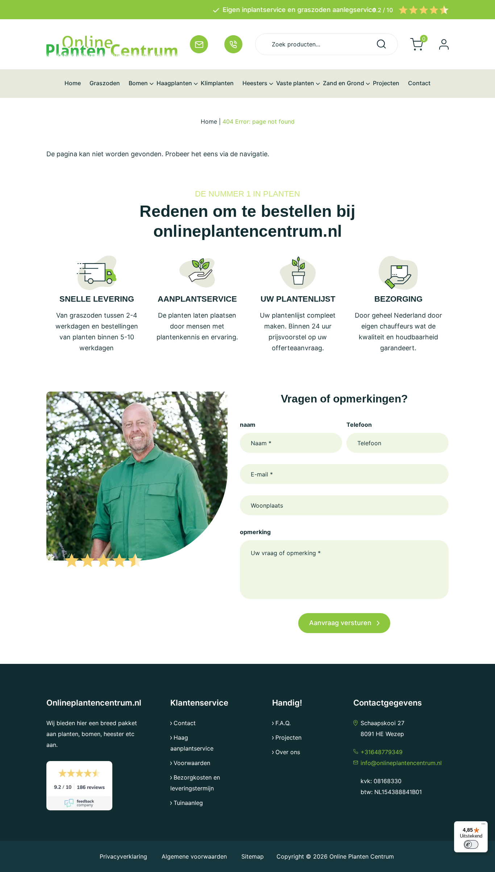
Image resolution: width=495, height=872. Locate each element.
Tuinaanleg (188, 802)
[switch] (471, 844)
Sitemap (252, 856)
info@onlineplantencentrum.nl (401, 762)
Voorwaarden (192, 762)
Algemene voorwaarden (194, 856)
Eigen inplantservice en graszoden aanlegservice (252, 9)
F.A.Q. (283, 723)
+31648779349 (382, 752)
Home (209, 121)
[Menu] (483, 825)
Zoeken (381, 44)
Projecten (288, 737)
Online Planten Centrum (361, 856)
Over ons (287, 752)
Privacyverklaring (124, 856)
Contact (185, 723)
